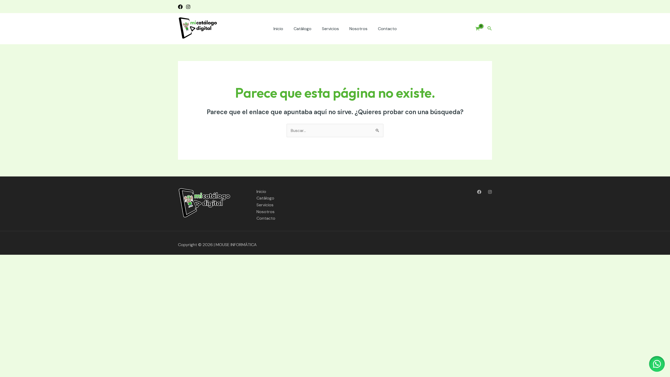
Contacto (387, 28)
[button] (489, 28)
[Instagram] (188, 6)
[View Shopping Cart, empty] (475, 29)
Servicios (330, 28)
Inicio (278, 28)
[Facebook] (180, 6)
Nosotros (358, 28)
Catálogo (302, 28)
